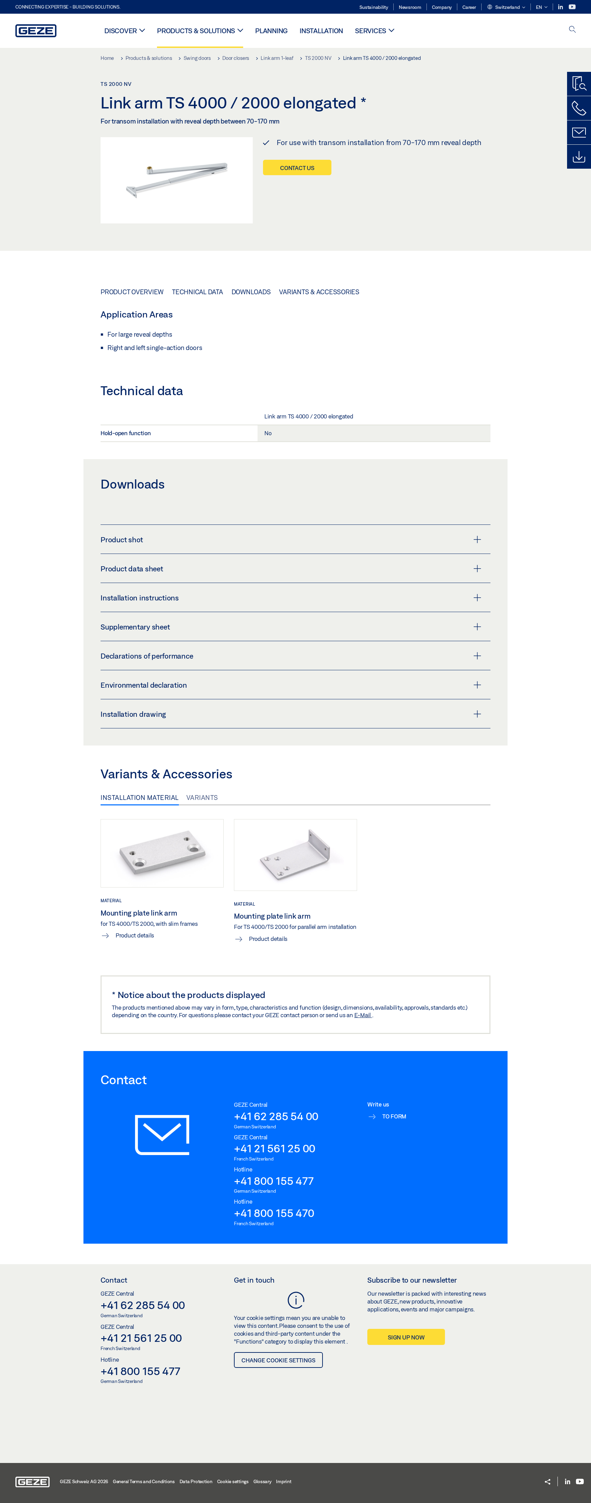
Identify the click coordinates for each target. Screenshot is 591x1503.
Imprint (283, 1481)
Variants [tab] (202, 797)
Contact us (297, 168)
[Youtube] (572, 7)
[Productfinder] (579, 84)
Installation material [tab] (140, 797)
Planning (271, 31)
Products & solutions (196, 31)
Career (469, 7)
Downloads (251, 292)
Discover (120, 31)
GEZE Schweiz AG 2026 (84, 1481)
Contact (114, 1280)
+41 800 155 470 (274, 1213)
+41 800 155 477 (273, 1181)
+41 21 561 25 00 (274, 1148)
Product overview (132, 292)
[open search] (572, 30)
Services (370, 31)
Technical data (197, 292)
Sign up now (406, 1337)
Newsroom (410, 7)
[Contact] (579, 132)
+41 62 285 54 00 (276, 1116)
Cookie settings (233, 1481)
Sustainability (373, 7)
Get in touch (254, 1280)
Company (442, 7)
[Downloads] (579, 157)
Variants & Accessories (319, 292)
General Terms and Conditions (144, 1481)
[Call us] (579, 108)
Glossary (262, 1481)
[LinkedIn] (561, 7)
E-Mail (363, 1015)
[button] (506, 7)
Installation (321, 31)
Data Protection (196, 1481)
